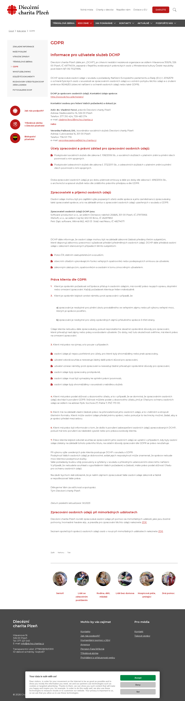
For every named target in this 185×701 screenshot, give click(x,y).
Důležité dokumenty (24, 77)
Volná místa (86, 9)
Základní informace (23, 47)
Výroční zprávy (21, 57)
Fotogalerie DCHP (22, 90)
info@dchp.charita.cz (32, 643)
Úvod (11, 31)
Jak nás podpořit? (90, 635)
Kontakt (138, 631)
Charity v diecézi (104, 9)
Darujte (161, 9)
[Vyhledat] (174, 10)
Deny (137, 685)
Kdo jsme (21, 31)
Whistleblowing (22, 72)
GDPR (15, 67)
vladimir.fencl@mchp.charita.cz (76, 119)
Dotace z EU (140, 9)
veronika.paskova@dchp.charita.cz (77, 140)
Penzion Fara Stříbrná (92, 649)
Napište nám (123, 9)
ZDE (144, 522)
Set (138, 692)
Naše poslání (20, 52)
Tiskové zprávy (142, 635)
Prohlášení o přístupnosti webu (98, 657)
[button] (85, 23)
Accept (138, 678)
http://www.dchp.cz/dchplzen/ (67, 96)
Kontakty (85, 631)
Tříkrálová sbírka (63, 23)
